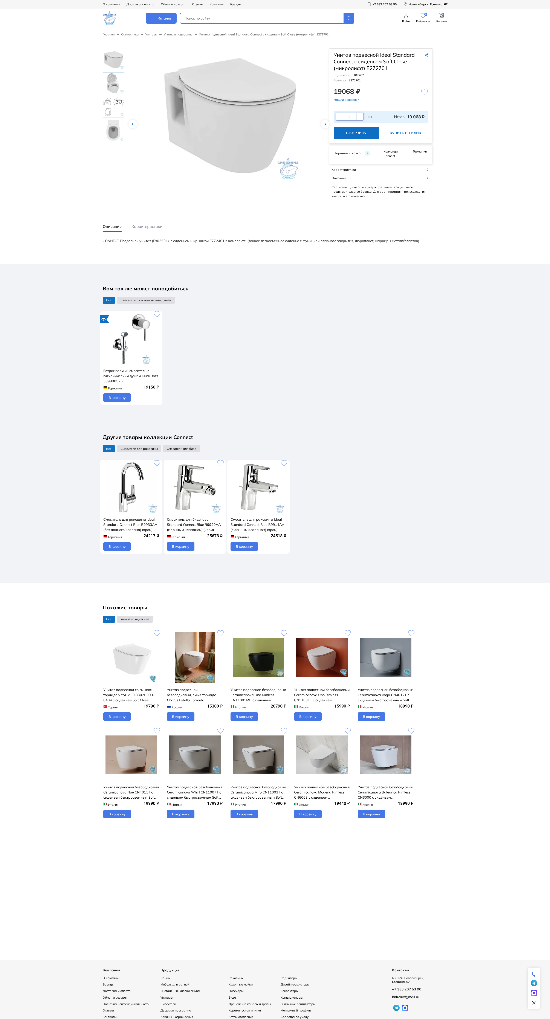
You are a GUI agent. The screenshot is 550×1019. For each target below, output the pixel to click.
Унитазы (151, 34)
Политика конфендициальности (126, 1004)
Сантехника (130, 34)
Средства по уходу (295, 1017)
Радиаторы (289, 978)
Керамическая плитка (245, 1010)
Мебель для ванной (174, 984)
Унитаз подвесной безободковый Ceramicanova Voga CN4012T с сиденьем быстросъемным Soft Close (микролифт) (385, 695)
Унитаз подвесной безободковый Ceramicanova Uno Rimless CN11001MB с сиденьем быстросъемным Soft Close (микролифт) (258, 695)
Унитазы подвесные (178, 34)
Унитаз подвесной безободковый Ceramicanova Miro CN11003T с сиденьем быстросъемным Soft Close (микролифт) (258, 792)
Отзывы (197, 4)
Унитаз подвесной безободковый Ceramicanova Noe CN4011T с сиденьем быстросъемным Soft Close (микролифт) (131, 792)
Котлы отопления (241, 1017)
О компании (111, 4)
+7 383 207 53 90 (406, 989)
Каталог (164, 18)
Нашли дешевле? (346, 100)
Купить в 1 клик (405, 133)
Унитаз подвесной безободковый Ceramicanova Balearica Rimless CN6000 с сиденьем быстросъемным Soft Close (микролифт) (385, 792)
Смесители (168, 1004)
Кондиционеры (291, 997)
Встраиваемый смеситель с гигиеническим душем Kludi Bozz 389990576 (130, 376)
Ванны (165, 978)
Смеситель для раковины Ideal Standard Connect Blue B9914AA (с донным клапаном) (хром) (257, 524)
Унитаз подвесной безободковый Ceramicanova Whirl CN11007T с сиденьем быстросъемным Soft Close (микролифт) (195, 792)
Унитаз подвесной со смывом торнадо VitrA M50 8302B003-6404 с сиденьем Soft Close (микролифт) (128, 695)
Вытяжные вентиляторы (298, 1004)
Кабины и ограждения (176, 1017)
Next (325, 124)
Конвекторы (289, 991)
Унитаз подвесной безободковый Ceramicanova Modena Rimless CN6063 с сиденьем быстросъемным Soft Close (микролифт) (322, 792)
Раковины (236, 978)
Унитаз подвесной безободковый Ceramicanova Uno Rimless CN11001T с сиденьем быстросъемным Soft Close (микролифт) (322, 695)
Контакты (216, 4)
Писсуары (236, 991)
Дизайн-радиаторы (295, 984)
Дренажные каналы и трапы (250, 1004)
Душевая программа (175, 1010)
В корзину (356, 133)
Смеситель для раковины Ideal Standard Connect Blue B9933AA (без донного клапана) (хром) (130, 524)
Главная (109, 34)
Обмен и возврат (173, 4)
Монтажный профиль (296, 1010)
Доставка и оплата (140, 4)
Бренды (235, 4)
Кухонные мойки (241, 984)
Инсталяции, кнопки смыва (180, 991)
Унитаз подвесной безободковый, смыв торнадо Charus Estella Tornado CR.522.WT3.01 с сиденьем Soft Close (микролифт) (193, 695)
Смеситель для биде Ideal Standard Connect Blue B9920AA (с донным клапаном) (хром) (194, 524)
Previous (132, 124)
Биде (232, 997)
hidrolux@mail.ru (405, 997)
